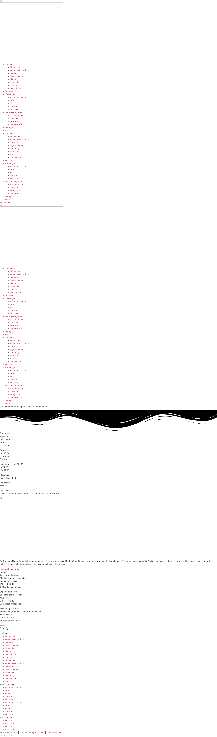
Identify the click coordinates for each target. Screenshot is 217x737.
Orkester (14, 106)
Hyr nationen (11, 723)
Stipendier (15, 82)
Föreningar (10, 94)
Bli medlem (15, 67)
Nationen (9, 64)
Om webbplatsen (54, 732)
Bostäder (9, 91)
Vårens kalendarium (19, 70)
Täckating (14, 79)
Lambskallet (15, 88)
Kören (7, 693)
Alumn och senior (18, 97)
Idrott (12, 100)
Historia (13, 85)
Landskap (14, 73)
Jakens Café (16, 124)
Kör (11, 103)
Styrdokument (16, 76)
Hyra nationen (16, 115)
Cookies (23, 732)
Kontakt (8, 130)
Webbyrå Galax (7, 735)
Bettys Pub (15, 121)
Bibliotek (14, 109)
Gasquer (14, 118)
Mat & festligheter (13, 112)
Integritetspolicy (37, 732)
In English (9, 127)
